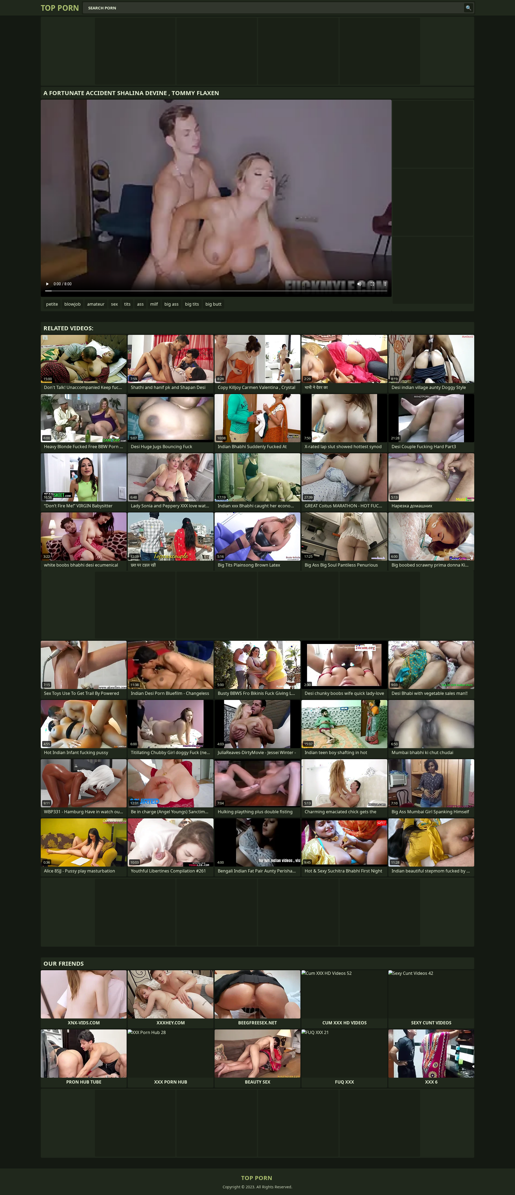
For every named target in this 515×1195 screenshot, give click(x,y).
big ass (171, 304)
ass (140, 304)
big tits (192, 304)
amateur (96, 304)
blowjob (72, 304)
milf (154, 304)
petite (52, 304)
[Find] (468, 7)
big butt (213, 304)
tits (127, 304)
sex (114, 304)
